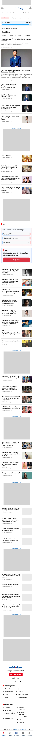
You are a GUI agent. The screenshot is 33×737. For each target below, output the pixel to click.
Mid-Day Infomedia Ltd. (21, 729)
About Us (7, 707)
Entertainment (9, 691)
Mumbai (7, 689)
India (6, 694)
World (6, 697)
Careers (7, 716)
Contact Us (8, 710)
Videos (19, 35)
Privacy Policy (9, 718)
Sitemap (21, 722)
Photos (11, 35)
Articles (4, 35)
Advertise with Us (10, 713)
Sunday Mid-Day (23, 694)
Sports (20, 689)
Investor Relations (24, 717)
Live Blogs (27, 35)
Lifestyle (20, 691)
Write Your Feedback (15, 674)
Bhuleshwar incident (15, 18)
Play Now (16, 260)
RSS (20, 719)
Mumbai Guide (22, 697)
